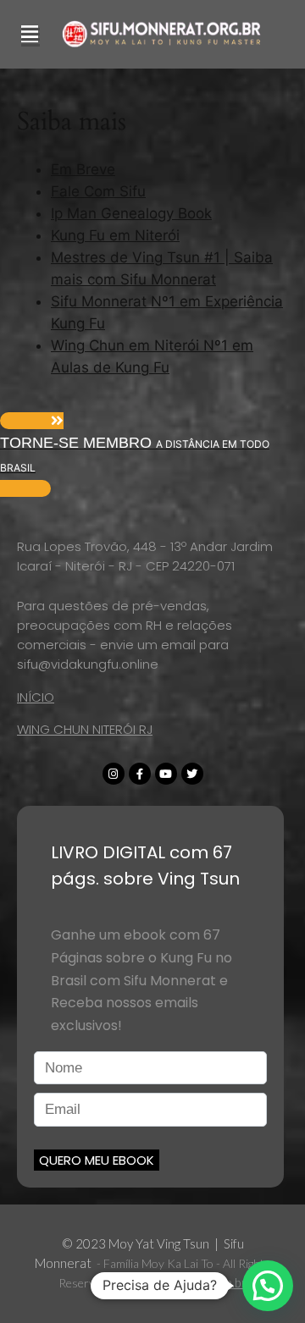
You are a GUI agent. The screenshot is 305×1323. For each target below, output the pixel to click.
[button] (152, 454)
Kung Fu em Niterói (115, 235)
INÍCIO (35, 697)
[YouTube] (166, 774)
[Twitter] (192, 774)
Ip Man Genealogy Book (131, 213)
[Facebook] (140, 774)
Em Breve (83, 169)
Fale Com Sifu (98, 191)
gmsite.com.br (208, 1282)
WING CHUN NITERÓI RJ (84, 729)
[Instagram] (114, 774)
